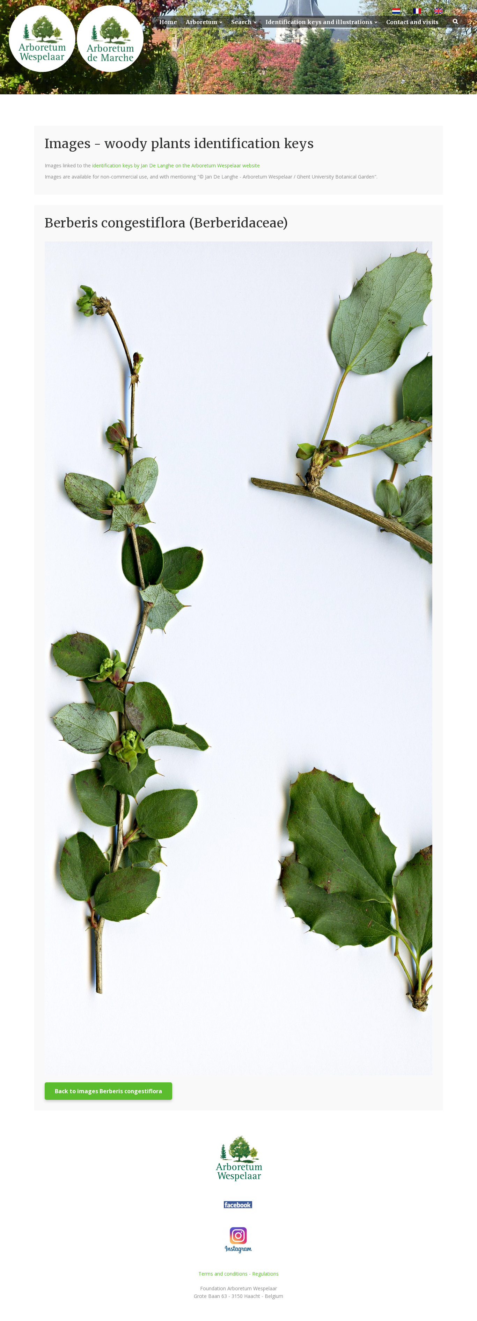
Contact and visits (412, 22)
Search (241, 22)
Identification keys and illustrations (319, 22)
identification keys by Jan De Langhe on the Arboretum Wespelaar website (176, 165)
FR (426, 11)
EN (447, 11)
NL (405, 11)
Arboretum (202, 22)
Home (168, 22)
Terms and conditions (223, 1273)
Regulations (265, 1273)
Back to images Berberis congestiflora (108, 1091)
